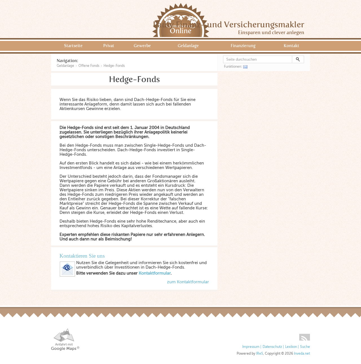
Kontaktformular (155, 273)
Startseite (73, 45)
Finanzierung (243, 45)
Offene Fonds (88, 66)
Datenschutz (272, 347)
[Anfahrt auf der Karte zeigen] (65, 339)
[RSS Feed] (304, 335)
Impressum (250, 347)
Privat (108, 45)
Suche (305, 347)
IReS (259, 354)
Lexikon (291, 347)
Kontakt (291, 45)
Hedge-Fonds (114, 66)
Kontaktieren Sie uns (82, 256)
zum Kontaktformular (188, 282)
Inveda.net (302, 354)
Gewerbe (142, 45)
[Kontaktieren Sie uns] (67, 275)
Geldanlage (188, 45)
